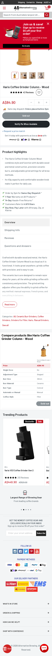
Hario (30, 320)
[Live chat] (44, 648)
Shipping (21, 2)
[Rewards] (7, 648)
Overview (9, 222)
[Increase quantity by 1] (46, 102)
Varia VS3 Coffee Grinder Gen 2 (19, 470)
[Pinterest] (31, 551)
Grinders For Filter (19, 320)
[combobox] (26, 15)
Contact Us (30, 2)
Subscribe (41, 533)
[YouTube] (37, 551)
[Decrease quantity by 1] (31, 102)
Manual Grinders (41, 320)
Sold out (26, 115)
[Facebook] (20, 551)
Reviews (9, 238)
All (14, 316)
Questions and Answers (17, 245)
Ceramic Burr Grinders (27, 316)
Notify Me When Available (26, 124)
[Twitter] (26, 551)
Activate (26, 46)
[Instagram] (15, 551)
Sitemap (39, 2)
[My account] (2, 2)
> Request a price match (13, 131)
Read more (10, 304)
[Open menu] (4, 8)
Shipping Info (12, 230)
